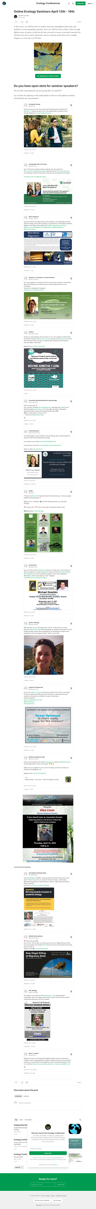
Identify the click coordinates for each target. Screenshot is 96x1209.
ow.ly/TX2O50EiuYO (39, 773)
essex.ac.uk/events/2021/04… (33, 700)
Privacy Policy (62, 1159)
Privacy (47, 1195)
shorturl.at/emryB (39, 346)
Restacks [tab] (26, 1096)
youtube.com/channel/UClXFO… (34, 290)
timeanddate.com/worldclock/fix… (51, 445)
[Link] (11, 85)
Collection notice (61, 1195)
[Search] (69, 3)
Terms (53, 1195)
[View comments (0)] (22, 22)
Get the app (57, 1200)
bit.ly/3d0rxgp (38, 511)
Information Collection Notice (47, 1159)
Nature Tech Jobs (23, 15)
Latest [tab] (21, 1120)
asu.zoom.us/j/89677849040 (39, 885)
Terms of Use (57, 1157)
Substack (39, 1205)
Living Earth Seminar (22, 867)
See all (17, 1167)
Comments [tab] (18, 1096)
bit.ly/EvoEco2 (38, 449)
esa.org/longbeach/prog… (43, 113)
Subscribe (80, 3)
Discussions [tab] (28, 1120)
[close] (66, 1124)
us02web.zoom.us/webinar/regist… (35, 177)
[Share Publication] (73, 3)
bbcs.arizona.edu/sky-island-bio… (44, 1064)
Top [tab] (16, 1120)
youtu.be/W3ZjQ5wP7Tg (48, 441)
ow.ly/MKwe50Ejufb (41, 948)
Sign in (90, 3)
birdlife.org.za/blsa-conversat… (57, 225)
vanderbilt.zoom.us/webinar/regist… (35, 577)
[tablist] (22, 1096)
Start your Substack (43, 1200)
